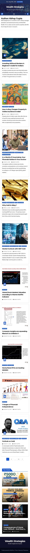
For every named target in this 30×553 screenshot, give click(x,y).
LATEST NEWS (20, 202)
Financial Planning (19, 152)
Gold (16, 202)
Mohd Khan (16, 531)
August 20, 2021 (7, 336)
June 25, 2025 (6, 162)
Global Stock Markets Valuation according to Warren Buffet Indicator (14, 294)
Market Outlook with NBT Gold (13, 249)
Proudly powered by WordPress (8, 550)
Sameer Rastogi (18, 484)
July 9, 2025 (8, 531)
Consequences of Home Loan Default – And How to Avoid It (14, 529)
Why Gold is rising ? (9, 205)
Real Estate (11, 106)
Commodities (5, 106)
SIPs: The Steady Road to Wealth (13, 481)
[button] (25, 13)
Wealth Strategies (15, 7)
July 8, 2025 (6, 68)
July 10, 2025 (8, 499)
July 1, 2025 (6, 114)
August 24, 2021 (7, 299)
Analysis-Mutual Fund (7, 60)
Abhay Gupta (15, 68)
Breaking (4, 202)
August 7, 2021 (7, 443)
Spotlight (5, 289)
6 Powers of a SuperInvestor (9, 497)
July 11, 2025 (8, 484)
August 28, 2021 (7, 251)
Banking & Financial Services (8, 152)
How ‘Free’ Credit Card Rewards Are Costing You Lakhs (13, 513)
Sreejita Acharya (18, 515)
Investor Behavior (6, 154)
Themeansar (25, 550)
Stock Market (10, 365)
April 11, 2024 (7, 207)
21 (18, 459)
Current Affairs (10, 202)
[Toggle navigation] (14, 14)
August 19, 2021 (7, 372)
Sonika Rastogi (18, 499)
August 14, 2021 (7, 409)
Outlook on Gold (8, 441)
